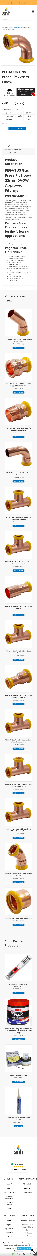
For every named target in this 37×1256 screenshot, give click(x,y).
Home (4, 27)
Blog (9, 1208)
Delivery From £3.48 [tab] (10, 153)
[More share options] (35, 1254)
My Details (9, 1237)
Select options (18, 1039)
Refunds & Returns (9, 1203)
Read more (18, 1126)
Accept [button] (20, 1248)
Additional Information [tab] (12, 149)
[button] (34, 19)
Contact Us (9, 1188)
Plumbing (10, 27)
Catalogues (28, 1192)
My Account (9, 1229)
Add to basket (17, 129)
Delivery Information (9, 1197)
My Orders (9, 1233)
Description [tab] (7, 146)
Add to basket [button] (18, 348)
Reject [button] (28, 1248)
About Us (9, 1184)
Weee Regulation (9, 1192)
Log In (9, 1221)
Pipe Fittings (18, 27)
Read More (18, 1251)
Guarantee (27, 1188)
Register (9, 1225)
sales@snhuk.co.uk (28, 1220)
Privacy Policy (27, 1184)
